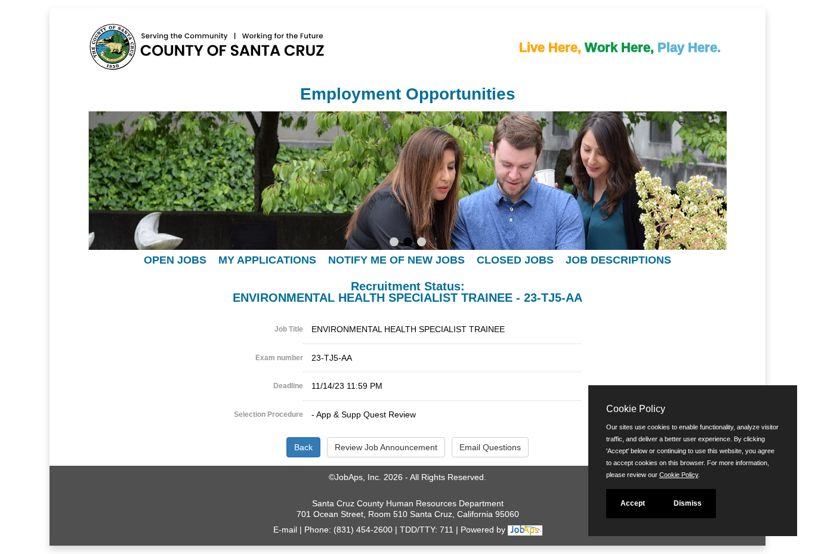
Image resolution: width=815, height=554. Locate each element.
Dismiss (688, 503)
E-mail (285, 529)
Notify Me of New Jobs (396, 260)
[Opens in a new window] (525, 529)
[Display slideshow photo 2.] (407, 243)
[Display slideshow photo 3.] (421, 243)
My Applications (267, 260)
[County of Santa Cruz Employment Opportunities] (130, 50)
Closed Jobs (515, 260)
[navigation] (407, 260)
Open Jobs (175, 260)
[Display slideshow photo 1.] (394, 243)
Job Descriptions (618, 260)
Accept (632, 503)
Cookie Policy (678, 474)
